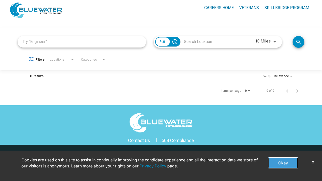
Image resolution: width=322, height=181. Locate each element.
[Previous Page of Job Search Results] (287, 91)
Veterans (249, 7)
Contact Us (139, 140)
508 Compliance (178, 140)
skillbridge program (286, 7)
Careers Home (219, 7)
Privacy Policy (153, 165)
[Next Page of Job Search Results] (297, 91)
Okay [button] (283, 162)
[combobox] (82, 42)
